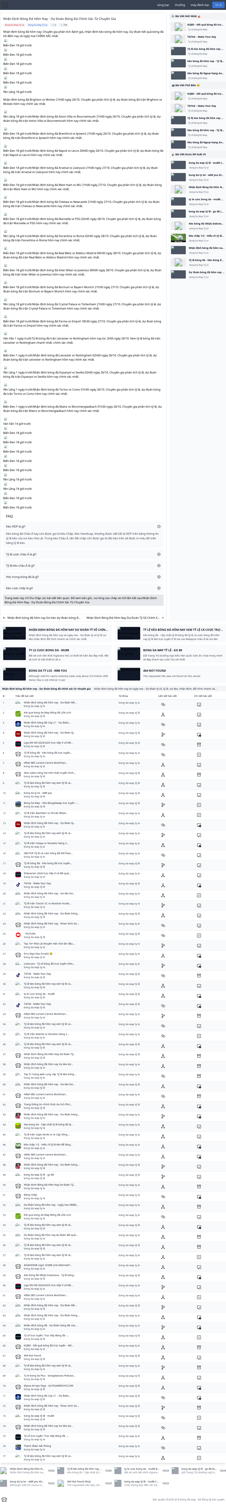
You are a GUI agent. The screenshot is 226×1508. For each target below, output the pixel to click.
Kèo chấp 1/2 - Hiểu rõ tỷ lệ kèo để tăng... (48, 1144)
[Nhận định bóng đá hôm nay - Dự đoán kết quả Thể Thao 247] (178, 250)
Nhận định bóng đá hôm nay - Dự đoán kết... (50, 702)
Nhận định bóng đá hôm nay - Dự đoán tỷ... (49, 732)
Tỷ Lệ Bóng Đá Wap (197, 29)
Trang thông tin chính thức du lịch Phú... (48, 1104)
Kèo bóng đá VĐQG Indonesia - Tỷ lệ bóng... (50, 1275)
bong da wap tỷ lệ (34, 716)
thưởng (180, 5)
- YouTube (29, 933)
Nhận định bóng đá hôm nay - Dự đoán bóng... (51, 913)
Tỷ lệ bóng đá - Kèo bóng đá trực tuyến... (48, 752)
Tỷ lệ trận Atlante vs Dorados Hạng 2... (46, 1034)
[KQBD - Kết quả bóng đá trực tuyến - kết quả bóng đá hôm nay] (178, 27)
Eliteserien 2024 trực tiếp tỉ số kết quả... (47, 873)
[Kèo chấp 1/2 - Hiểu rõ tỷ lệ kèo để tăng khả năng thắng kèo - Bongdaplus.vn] (178, 238)
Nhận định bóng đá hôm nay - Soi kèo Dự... (49, 893)
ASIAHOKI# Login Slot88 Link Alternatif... (48, 1265)
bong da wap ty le (34, 706)
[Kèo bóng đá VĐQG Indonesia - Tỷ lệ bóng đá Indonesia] (178, 226)
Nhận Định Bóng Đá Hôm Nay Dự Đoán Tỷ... (49, 1054)
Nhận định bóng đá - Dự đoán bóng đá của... (50, 1325)
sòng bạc (163, 5)
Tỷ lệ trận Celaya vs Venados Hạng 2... (46, 843)
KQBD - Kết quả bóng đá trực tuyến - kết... (49, 1345)
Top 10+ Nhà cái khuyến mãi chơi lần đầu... (49, 943)
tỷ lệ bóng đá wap (185, 1499)
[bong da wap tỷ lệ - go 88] (178, 213)
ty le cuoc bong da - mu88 (39, 993)
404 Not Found (32, 1355)
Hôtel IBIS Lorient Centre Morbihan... (46, 762)
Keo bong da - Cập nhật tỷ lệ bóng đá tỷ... (48, 1124)
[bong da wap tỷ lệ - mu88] (178, 165)
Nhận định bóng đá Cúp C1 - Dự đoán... (47, 722)
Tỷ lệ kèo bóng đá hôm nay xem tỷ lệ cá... (48, 782)
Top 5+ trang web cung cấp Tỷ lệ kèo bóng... (50, 1074)
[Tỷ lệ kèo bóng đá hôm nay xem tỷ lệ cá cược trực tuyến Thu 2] (178, 51)
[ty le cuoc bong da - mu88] (178, 201)
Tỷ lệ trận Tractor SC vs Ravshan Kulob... (47, 903)
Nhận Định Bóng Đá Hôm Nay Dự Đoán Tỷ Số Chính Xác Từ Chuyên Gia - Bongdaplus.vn (123, 618)
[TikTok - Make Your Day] (178, 39)
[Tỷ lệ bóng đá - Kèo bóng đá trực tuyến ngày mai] (178, 262)
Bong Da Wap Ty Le (199, 240)
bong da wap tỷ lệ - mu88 (39, 1415)
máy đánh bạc (200, 5)
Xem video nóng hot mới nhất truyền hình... (50, 772)
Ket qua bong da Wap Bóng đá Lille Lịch (47, 712)
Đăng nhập (30, 1194)
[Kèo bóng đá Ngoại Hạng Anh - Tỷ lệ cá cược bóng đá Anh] (178, 75)
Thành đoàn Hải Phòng (37, 1446)
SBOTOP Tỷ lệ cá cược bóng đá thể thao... (48, 853)
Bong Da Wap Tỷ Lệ (199, 167)
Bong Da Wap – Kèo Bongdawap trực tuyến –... (51, 803)
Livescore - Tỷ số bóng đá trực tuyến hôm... (49, 963)
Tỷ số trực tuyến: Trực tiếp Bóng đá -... (46, 1335)
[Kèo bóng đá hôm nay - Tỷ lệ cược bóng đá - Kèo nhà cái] (178, 63)
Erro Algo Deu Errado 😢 (38, 953)
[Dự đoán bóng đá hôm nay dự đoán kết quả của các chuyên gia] (178, 274)
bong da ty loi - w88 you (38, 793)
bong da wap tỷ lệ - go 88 (39, 1174)
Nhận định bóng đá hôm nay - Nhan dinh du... (51, 923)
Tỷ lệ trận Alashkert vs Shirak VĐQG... (46, 813)
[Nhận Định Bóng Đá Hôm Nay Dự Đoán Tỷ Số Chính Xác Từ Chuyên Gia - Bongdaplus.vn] (178, 189)
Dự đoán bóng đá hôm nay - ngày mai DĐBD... (51, 1204)
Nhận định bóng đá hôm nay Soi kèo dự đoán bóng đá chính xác (43, 618)
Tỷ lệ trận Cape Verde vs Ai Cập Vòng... (47, 1134)
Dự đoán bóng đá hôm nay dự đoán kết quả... (51, 1235)
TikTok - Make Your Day (201, 36)
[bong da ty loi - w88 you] (178, 177)
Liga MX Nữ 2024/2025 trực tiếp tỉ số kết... (48, 742)
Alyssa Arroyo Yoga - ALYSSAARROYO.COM (48, 1385)
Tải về (218, 5)
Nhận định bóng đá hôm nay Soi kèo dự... (48, 1064)
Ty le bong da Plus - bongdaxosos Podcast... (50, 1375)
